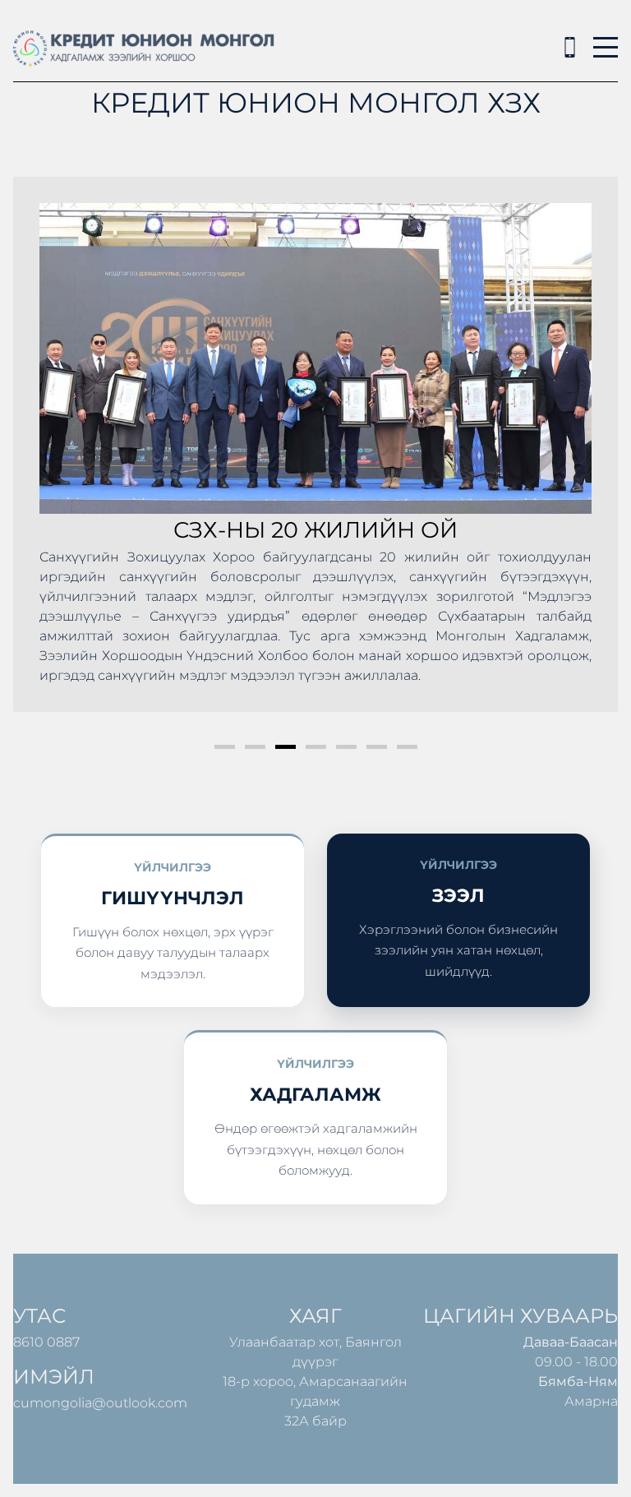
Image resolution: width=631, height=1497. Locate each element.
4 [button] (316, 747)
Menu (605, 38)
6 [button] (376, 747)
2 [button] (255, 747)
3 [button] (285, 747)
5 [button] (346, 747)
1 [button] (224, 747)
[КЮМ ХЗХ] (570, 47)
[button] (42, 453)
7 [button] (407, 747)
